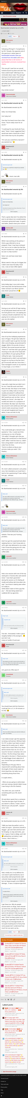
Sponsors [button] (3, 1)
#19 (25, 818)
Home (2, 1093)
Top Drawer (7, 949)
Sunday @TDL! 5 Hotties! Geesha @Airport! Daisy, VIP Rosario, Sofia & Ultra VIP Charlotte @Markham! (15, 967)
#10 (25, 422)
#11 (25, 461)
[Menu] (2, 12)
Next (14, 36)
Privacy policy (4, 1087)
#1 (25, 46)
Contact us (3, 1081)
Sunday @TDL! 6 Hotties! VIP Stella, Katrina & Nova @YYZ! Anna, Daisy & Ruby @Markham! (15, 956)
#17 (25, 680)
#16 (25, 650)
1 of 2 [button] (10, 36)
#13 (25, 517)
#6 (25, 277)
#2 (25, 100)
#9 (25, 377)
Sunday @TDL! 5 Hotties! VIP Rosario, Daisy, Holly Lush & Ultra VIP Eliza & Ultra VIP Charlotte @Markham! (15, 945)
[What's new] (23, 13)
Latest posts (8, 1005)
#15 (25, 607)
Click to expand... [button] (14, 211)
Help (2, 1090)
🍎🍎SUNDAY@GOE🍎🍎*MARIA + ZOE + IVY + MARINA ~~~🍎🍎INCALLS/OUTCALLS (14, 1010)
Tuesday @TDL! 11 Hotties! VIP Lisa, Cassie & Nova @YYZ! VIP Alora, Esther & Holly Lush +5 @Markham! (16, 977)
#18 (25, 721)
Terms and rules (4, 1084)
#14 (25, 562)
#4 (25, 186)
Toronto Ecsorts (4, 1078)
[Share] (24, 46)
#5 (25, 233)
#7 (25, 301)
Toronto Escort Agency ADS (17, 949)
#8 (25, 329)
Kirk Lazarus (4, 33)
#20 (25, 848)
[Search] (26, 13)
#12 (25, 485)
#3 (25, 152)
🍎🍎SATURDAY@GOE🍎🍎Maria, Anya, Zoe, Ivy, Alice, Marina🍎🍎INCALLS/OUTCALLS (14, 1030)
